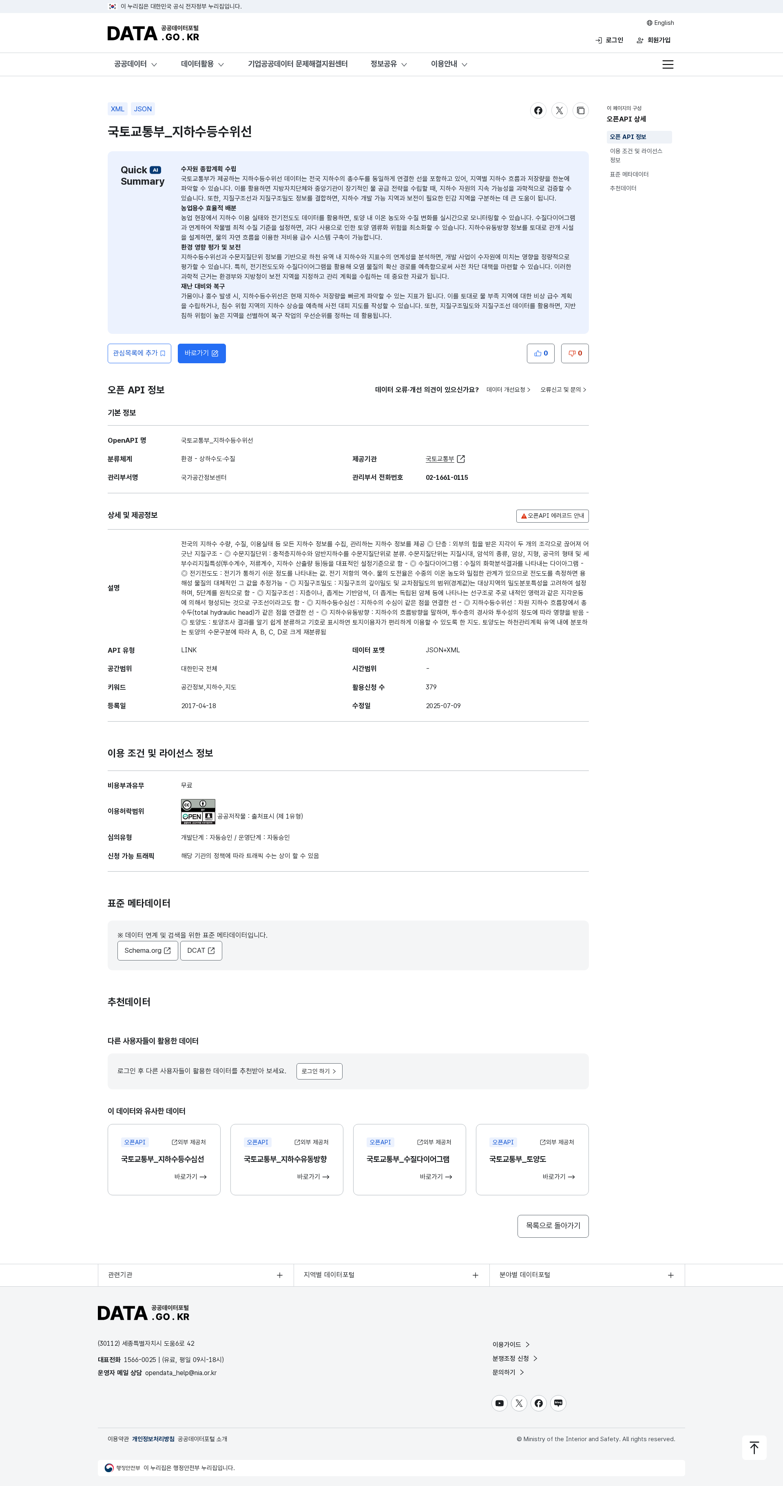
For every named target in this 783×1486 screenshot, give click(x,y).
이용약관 (118, 1439)
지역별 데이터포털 (329, 1275)
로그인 (614, 40)
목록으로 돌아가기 (553, 1225)
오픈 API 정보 (628, 137)
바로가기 (197, 353)
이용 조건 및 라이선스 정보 (636, 156)
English (663, 22)
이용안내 (444, 63)
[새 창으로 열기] (198, 804)
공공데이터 (130, 63)
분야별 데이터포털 (525, 1275)
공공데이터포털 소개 (202, 1439)
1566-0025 (140, 1360)
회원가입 (659, 40)
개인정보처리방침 (153, 1439)
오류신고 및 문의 (561, 389)
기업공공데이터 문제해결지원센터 (298, 63)
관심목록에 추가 (135, 353)
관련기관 (120, 1275)
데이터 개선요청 (506, 389)
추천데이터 (623, 188)
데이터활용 (197, 63)
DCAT (196, 950)
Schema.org (142, 950)
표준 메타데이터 (629, 174)
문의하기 (505, 1372)
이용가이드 (508, 1345)
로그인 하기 (316, 1071)
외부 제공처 (192, 1142)
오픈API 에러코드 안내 (556, 515)
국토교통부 (440, 459)
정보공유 (384, 63)
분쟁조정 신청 (512, 1358)
